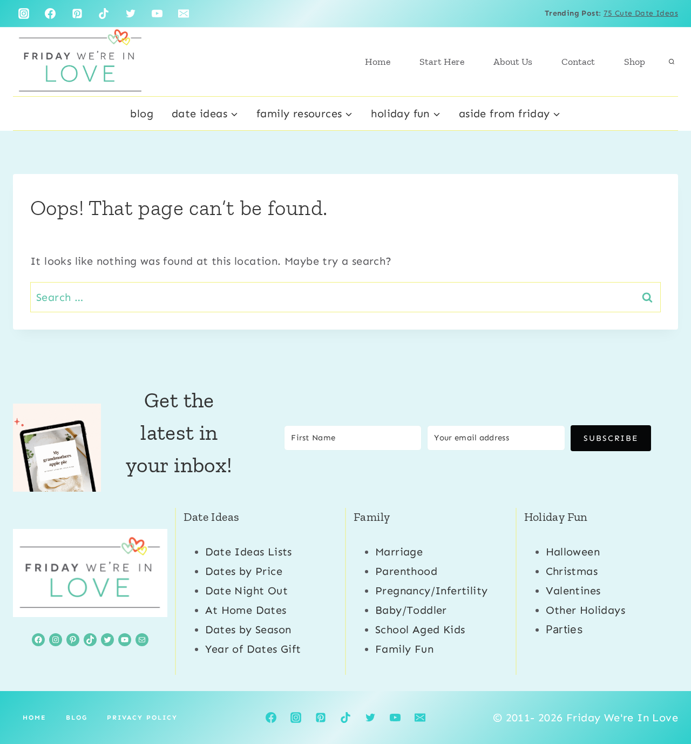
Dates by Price (244, 571)
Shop (634, 62)
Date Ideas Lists (248, 551)
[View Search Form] (671, 61)
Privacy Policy (142, 717)
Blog (141, 113)
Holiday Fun (556, 517)
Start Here (441, 62)
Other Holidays (586, 610)
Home (377, 62)
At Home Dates (246, 610)
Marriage (399, 551)
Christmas (572, 571)
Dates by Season (248, 629)
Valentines (573, 590)
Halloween (573, 551)
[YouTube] (157, 13)
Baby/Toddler (411, 610)
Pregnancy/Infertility (431, 590)
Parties (564, 629)
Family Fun (404, 648)
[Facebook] (50, 13)
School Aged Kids (420, 629)
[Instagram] (24, 13)
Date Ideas (212, 517)
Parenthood (406, 571)
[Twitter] (130, 13)
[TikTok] (103, 13)
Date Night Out (246, 590)
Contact (578, 62)
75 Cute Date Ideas (641, 13)
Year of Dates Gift (253, 648)
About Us (512, 62)
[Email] (183, 13)
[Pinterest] (77, 13)
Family (372, 517)
